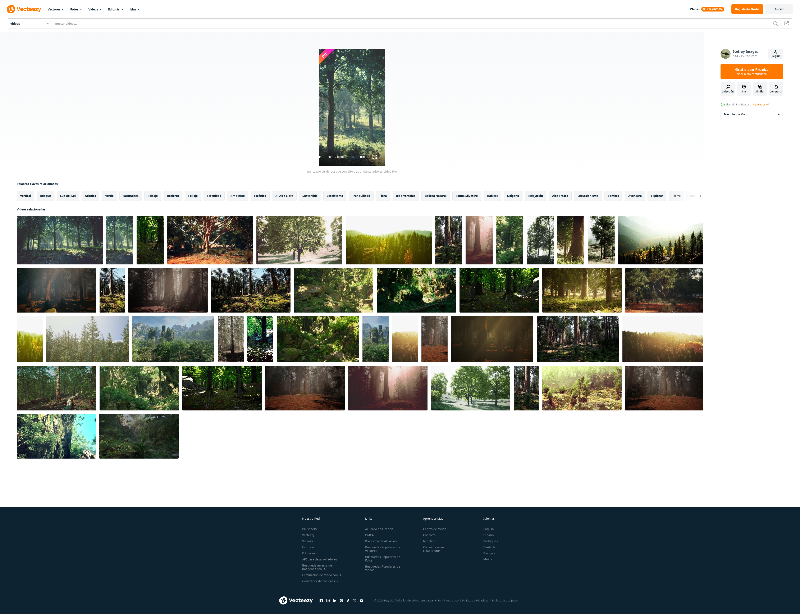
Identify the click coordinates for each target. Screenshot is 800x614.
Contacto (429, 535)
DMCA (369, 535)
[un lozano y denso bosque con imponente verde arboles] (30, 339)
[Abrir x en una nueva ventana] (354, 600)
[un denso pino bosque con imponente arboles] (87, 339)
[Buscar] (775, 23)
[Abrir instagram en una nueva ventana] (328, 600)
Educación (309, 553)
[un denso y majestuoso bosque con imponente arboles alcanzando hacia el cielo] (56, 290)
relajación (535, 196)
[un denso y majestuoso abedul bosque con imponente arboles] (231, 339)
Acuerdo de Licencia (379, 529)
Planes (695, 9)
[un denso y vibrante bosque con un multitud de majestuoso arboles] (150, 240)
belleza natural (436, 196)
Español (488, 535)
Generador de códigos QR (320, 581)
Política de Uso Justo (505, 600)
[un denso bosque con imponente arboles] (448, 240)
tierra (676, 196)
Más (133, 9)
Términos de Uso (448, 600)
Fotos (74, 9)
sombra (613, 196)
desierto (173, 196)
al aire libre (284, 196)
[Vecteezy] (24, 9)
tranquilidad (361, 196)
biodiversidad (406, 196)
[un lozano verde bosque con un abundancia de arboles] (260, 339)
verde (109, 196)
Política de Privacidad (475, 600)
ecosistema (335, 196)
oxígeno (513, 196)
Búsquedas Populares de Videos (382, 568)
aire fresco (560, 196)
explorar (657, 196)
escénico (260, 196)
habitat (492, 196)
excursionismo (588, 196)
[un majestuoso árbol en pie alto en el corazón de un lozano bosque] (210, 240)
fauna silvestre (467, 196)
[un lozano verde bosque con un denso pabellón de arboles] (375, 339)
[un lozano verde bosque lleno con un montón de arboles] (509, 240)
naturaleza (130, 196)
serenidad (214, 196)
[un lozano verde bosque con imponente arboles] (582, 290)
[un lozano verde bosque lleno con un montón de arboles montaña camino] (318, 339)
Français (489, 553)
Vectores (54, 9)
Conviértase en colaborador (433, 549)
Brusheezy (309, 529)
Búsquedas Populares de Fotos (382, 558)
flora (383, 196)
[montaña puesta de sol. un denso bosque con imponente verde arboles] (389, 240)
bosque (45, 196)
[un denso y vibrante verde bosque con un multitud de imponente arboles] (222, 388)
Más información (734, 114)
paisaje (153, 196)
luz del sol (68, 196)
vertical (25, 196)
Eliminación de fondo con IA (322, 575)
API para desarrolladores (319, 559)
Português (490, 541)
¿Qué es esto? (761, 104)
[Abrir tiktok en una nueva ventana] (348, 600)
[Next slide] (697, 196)
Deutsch (489, 547)
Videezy (307, 541)
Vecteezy (308, 535)
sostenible (309, 196)
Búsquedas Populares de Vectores (382, 549)
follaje (193, 196)
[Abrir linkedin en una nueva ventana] (334, 600)
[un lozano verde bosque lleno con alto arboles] (601, 240)
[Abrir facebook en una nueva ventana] (321, 600)
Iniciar (779, 9)
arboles (90, 196)
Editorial (114, 9)
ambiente (237, 196)
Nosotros (429, 541)
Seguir (776, 56)
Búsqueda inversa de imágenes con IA (317, 567)
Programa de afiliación (381, 541)
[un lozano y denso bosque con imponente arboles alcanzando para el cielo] (168, 290)
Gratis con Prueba (752, 71)
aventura (635, 196)
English (488, 529)
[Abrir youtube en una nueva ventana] (361, 600)
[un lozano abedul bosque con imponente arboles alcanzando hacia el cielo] (56, 388)
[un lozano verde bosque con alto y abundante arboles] (60, 240)
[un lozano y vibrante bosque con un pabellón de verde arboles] (664, 290)
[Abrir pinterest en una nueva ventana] (341, 600)
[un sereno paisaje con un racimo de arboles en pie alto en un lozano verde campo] (540, 240)
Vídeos (93, 9)
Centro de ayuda (434, 529)
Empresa (308, 547)
